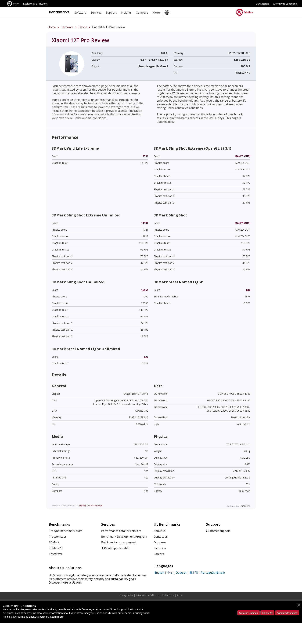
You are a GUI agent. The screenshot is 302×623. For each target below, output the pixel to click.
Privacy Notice (126, 595)
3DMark (54, 542)
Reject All (267, 612)
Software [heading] (80, 12)
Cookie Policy (168, 595)
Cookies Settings (248, 612)
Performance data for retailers (121, 531)
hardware (67, 27)
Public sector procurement (118, 542)
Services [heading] (96, 12)
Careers (159, 554)
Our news (160, 542)
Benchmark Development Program (124, 537)
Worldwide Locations (285, 3)
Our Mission (262, 3)
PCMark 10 (56, 548)
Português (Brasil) (213, 572)
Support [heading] (111, 12)
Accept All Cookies (287, 612)
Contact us (161, 537)
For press (160, 548)
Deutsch (181, 572)
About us (160, 531)
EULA (179, 595)
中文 (170, 572)
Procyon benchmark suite (65, 531)
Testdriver (55, 554)
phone (82, 27)
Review (90, 505)
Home (52, 27)
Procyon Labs (58, 537)
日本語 (193, 572)
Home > (56, 505)
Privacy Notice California (147, 595)
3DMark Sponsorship (115, 548)
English (159, 572)
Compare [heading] (142, 12)
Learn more (56, 616)
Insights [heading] (126, 12)
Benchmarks (59, 12)
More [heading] (156, 12)
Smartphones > (69, 505)
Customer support (218, 531)
